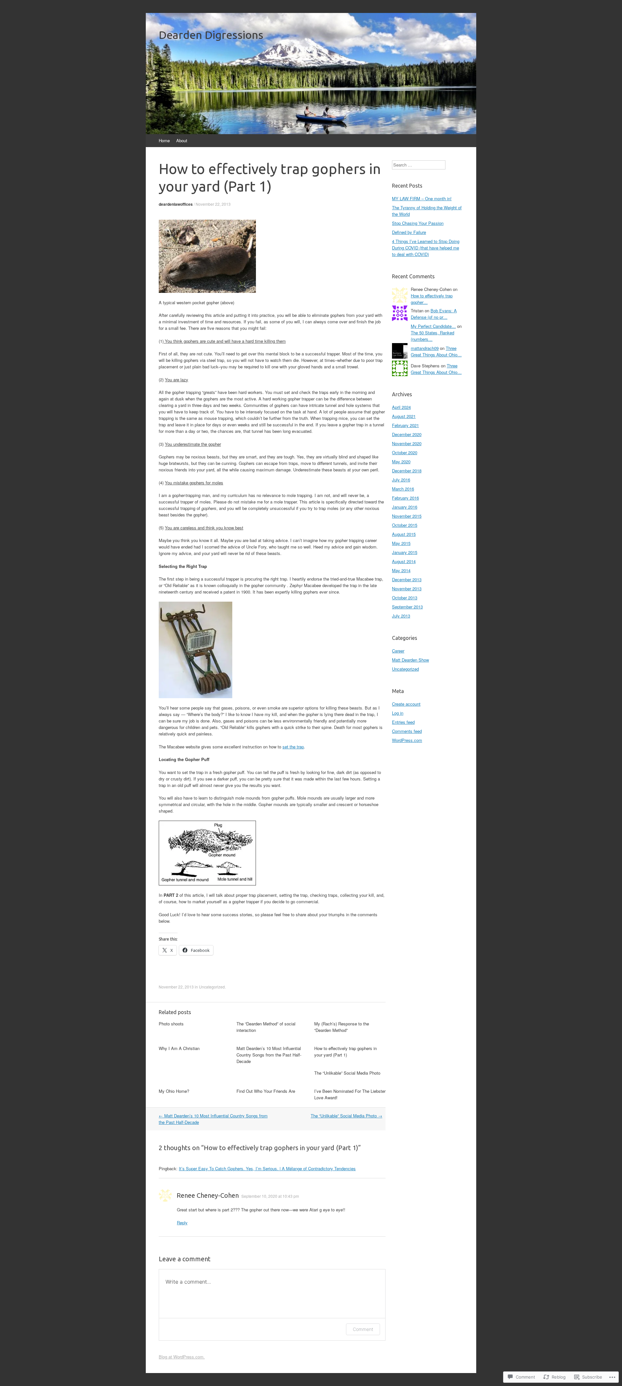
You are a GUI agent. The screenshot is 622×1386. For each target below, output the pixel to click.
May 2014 (401, 570)
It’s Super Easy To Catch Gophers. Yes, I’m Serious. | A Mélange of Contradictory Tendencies (267, 1168)
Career (398, 651)
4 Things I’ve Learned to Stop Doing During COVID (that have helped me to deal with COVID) (425, 247)
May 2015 (401, 543)
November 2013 (406, 588)
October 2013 (404, 598)
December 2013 (406, 579)
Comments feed (407, 731)
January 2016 (404, 507)
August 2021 (404, 416)
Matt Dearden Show (410, 660)
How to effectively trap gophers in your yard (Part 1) (345, 1051)
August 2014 (404, 561)
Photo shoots (171, 1024)
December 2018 (406, 471)
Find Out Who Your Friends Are (265, 1091)
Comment (363, 1329)
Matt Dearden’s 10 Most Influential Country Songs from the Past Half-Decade (268, 1054)
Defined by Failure (409, 232)
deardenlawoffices (176, 204)
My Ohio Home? (174, 1091)
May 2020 (401, 461)
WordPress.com (407, 740)
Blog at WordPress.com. (182, 1357)
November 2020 (406, 443)
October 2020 (404, 452)
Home (164, 140)
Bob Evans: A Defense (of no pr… (434, 313)
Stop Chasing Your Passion (417, 223)
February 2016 (405, 498)
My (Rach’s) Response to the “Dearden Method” (341, 1027)
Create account (406, 704)
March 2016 (403, 489)
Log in (397, 713)
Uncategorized (212, 986)
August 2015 (404, 534)
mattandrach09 (425, 348)
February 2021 (405, 425)
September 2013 (407, 607)
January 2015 (404, 552)
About (181, 140)
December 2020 (406, 434)
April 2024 (401, 407)
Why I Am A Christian (179, 1048)
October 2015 (404, 525)
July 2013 (401, 616)
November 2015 (406, 516)
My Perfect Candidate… (433, 326)
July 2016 (401, 480)
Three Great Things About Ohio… (436, 351)
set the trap (293, 747)
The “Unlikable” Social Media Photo (347, 1073)
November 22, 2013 (213, 204)
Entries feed (403, 722)
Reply (182, 1222)
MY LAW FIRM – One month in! (422, 198)
